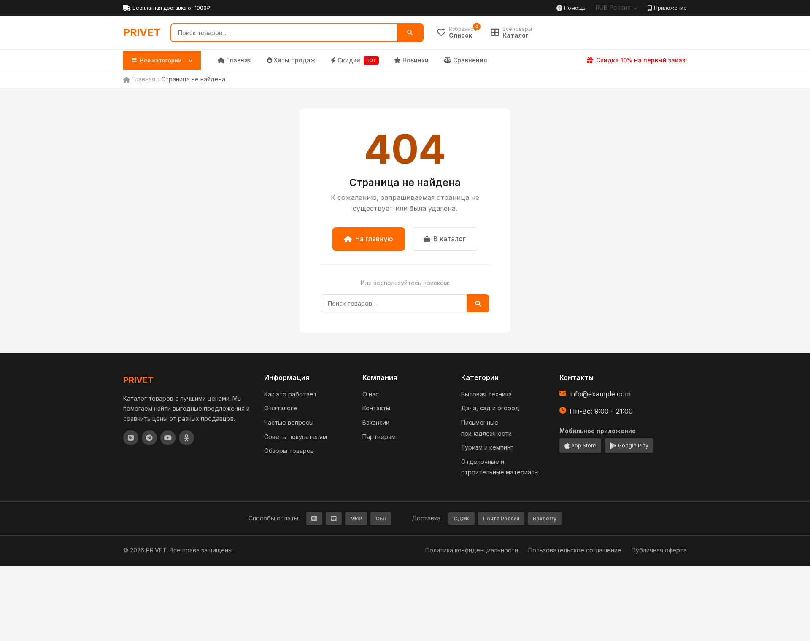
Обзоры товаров (289, 450)
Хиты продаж (295, 60)
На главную (374, 238)
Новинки (415, 60)
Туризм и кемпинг (487, 447)
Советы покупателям (295, 436)
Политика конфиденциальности (471, 550)
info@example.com (600, 394)
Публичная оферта (659, 550)
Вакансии (375, 422)
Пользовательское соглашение (574, 550)
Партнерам (379, 436)
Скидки (357, 60)
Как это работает (290, 394)
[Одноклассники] (186, 437)
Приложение (670, 8)
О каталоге (280, 408)
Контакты (376, 408)
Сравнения (470, 60)
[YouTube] (168, 437)
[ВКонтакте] (130, 437)
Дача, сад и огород (490, 408)
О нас (370, 394)
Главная (239, 60)
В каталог (449, 238)
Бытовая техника (486, 394)
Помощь (575, 8)
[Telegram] (149, 437)
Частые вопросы (288, 422)
